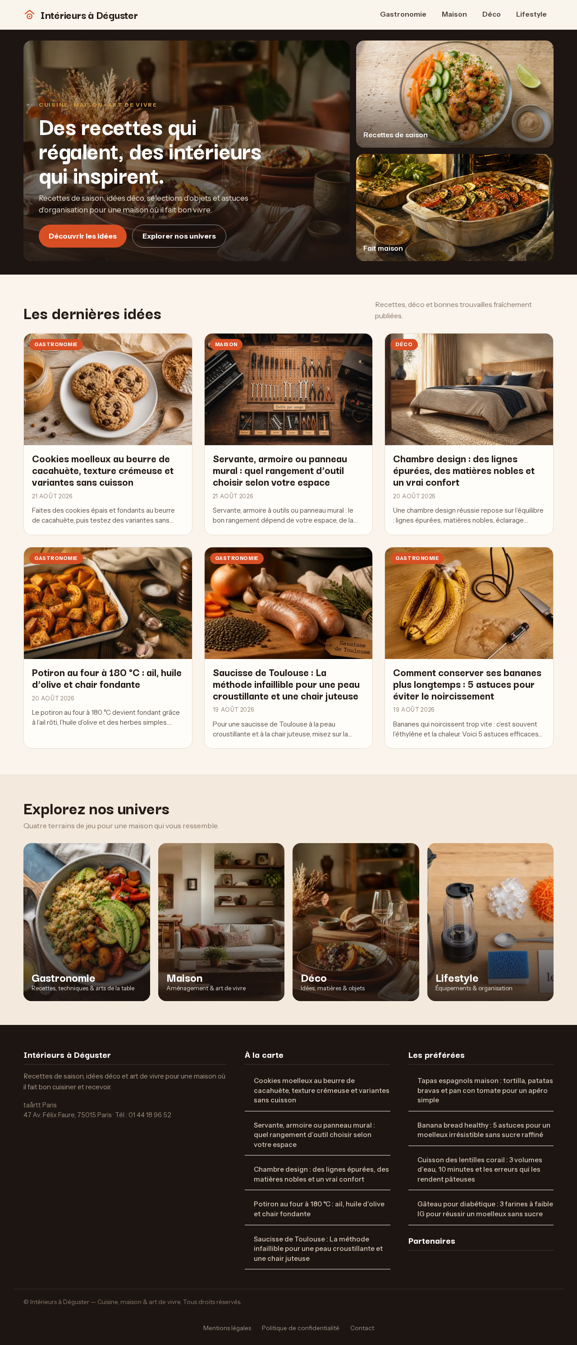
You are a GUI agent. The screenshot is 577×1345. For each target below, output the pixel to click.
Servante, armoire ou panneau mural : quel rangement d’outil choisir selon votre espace (314, 1135)
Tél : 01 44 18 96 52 (143, 1115)
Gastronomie (403, 14)
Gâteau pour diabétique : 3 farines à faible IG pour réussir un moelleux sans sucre (485, 1209)
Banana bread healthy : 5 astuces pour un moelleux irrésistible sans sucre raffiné (483, 1130)
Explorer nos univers (179, 236)
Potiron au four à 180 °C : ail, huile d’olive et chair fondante (319, 1209)
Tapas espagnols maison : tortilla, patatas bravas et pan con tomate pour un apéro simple (485, 1090)
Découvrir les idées (83, 236)
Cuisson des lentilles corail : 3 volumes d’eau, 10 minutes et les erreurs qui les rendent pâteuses (479, 1169)
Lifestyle (531, 14)
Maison (454, 14)
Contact (362, 1327)
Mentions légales (227, 1327)
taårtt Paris (40, 1105)
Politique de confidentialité (300, 1327)
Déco (491, 14)
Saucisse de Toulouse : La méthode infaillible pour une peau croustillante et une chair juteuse (318, 1249)
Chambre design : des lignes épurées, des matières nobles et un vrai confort (321, 1174)
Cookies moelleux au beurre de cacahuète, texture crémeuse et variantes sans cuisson (321, 1090)
